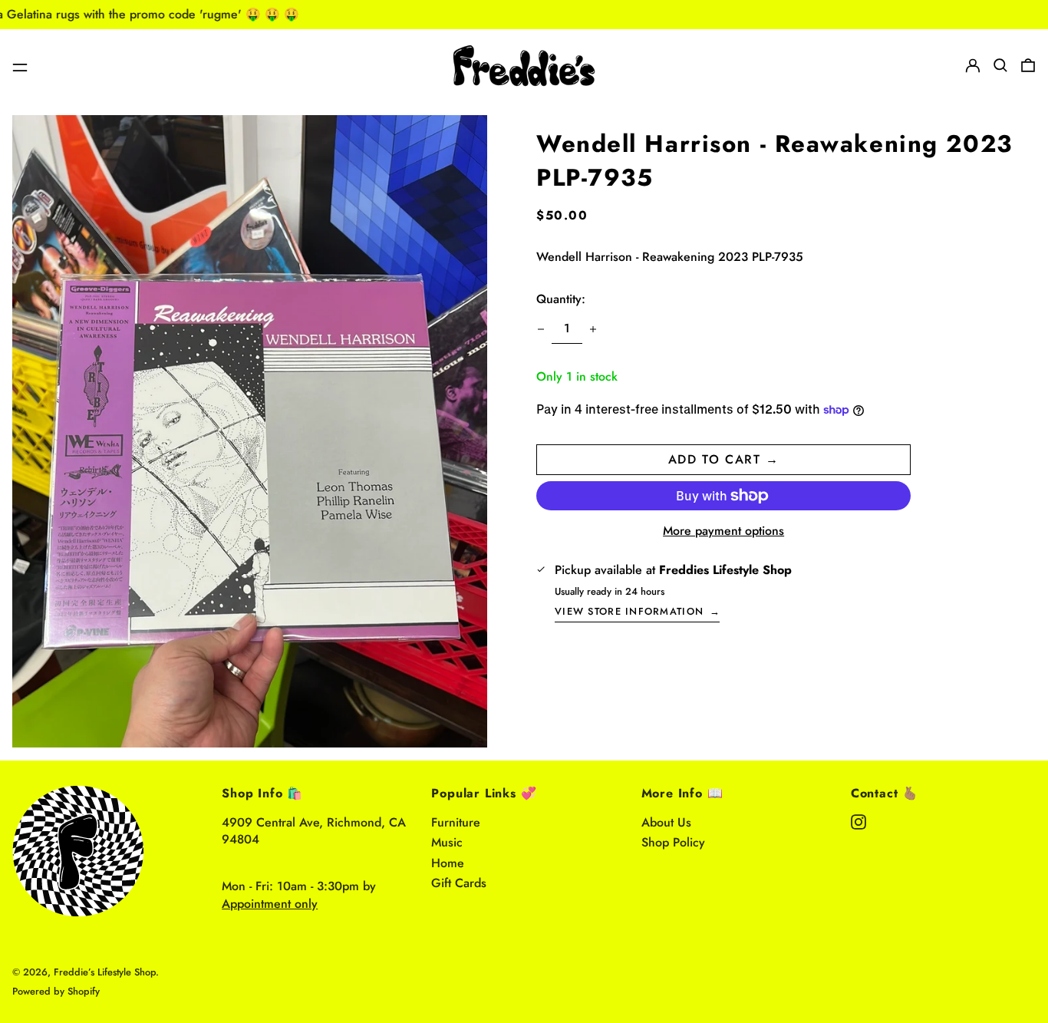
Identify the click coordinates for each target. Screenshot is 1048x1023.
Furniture (455, 822)
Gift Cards (458, 883)
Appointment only (270, 903)
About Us (666, 822)
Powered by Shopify (56, 991)
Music (447, 842)
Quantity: (560, 299)
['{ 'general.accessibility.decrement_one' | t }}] (541, 329)
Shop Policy (673, 842)
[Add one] (593, 329)
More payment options (723, 531)
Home (447, 863)
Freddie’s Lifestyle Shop (105, 972)
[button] (1000, 65)
